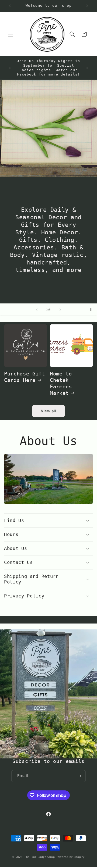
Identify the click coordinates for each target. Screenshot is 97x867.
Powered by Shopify (70, 857)
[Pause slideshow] (91, 310)
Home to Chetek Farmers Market (61, 383)
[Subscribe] (79, 776)
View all (48, 411)
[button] (11, 34)
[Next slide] (60, 310)
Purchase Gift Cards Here (24, 377)
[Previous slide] (37, 310)
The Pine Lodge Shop (39, 857)
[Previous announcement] (10, 6)
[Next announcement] (87, 6)
